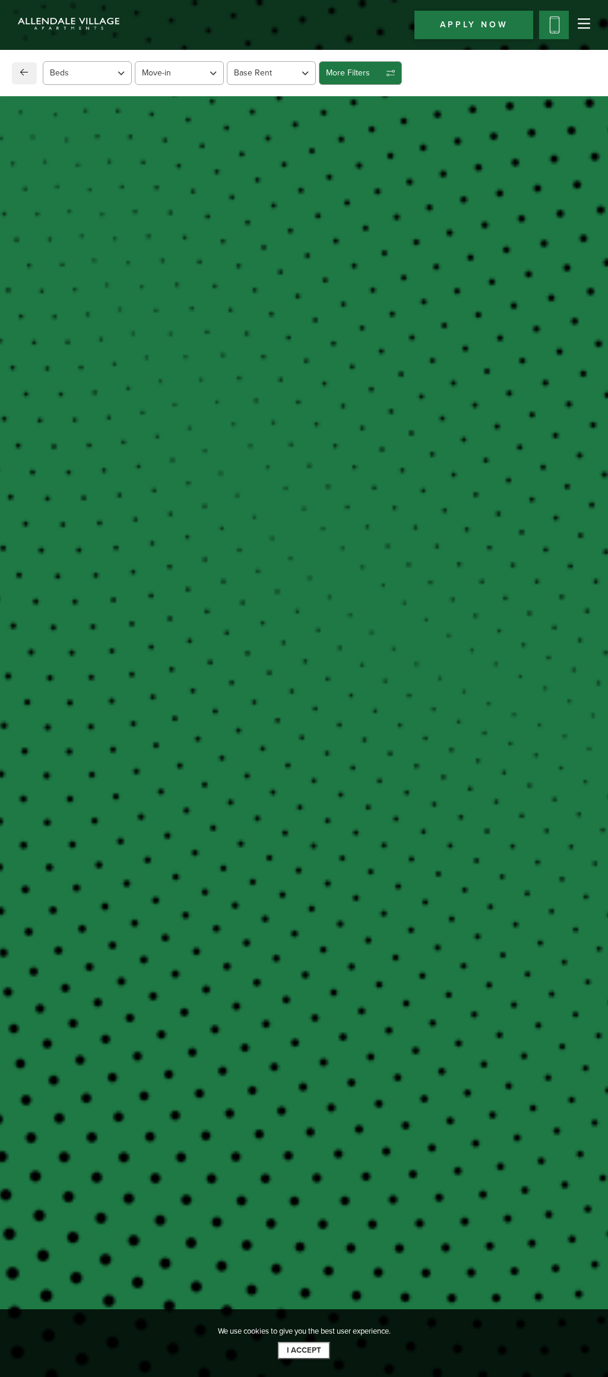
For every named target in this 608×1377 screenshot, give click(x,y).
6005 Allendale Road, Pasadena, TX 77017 (134, 771)
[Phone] (554, 25)
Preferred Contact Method (366, 786)
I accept (304, 1350)
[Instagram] (58, 830)
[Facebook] (39, 830)
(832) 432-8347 (71, 800)
